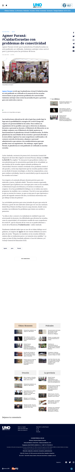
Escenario (50, 10)
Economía (43, 10)
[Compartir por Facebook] (73, 32)
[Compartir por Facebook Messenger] (73, 47)
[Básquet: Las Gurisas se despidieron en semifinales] (25, 399)
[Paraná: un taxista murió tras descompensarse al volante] (50, 339)
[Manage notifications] (71, 469)
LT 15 (68, 10)
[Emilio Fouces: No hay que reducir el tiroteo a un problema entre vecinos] (50, 395)
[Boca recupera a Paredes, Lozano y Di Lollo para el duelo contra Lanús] (25, 379)
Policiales (26, 10)
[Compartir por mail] (73, 51)
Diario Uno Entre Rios (23, 428)
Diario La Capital (22, 427)
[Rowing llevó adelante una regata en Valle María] (61, 103)
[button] (3, 5)
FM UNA (38, 431)
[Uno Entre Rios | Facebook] (66, 462)
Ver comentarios (25, 258)
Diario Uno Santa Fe (22, 430)
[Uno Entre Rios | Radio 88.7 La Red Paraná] (67, 5)
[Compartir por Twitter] (73, 36)
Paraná (9, 91)
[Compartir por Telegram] (73, 43)
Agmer (13, 31)
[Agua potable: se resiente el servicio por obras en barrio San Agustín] (50, 402)
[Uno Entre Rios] (37, 5)
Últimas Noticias (9, 10)
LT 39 (65, 10)
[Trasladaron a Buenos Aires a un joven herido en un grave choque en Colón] (50, 354)
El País (38, 10)
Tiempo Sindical (58, 10)
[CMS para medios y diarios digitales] (5, 468)
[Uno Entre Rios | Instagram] (73, 462)
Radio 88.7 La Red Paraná (42, 427)
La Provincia (19, 10)
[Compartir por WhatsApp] (73, 40)
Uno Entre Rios (5, 31)
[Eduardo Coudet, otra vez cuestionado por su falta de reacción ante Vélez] (25, 406)
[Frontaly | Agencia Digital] (13, 468)
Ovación (32, 10)
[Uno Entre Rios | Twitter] (69, 462)
